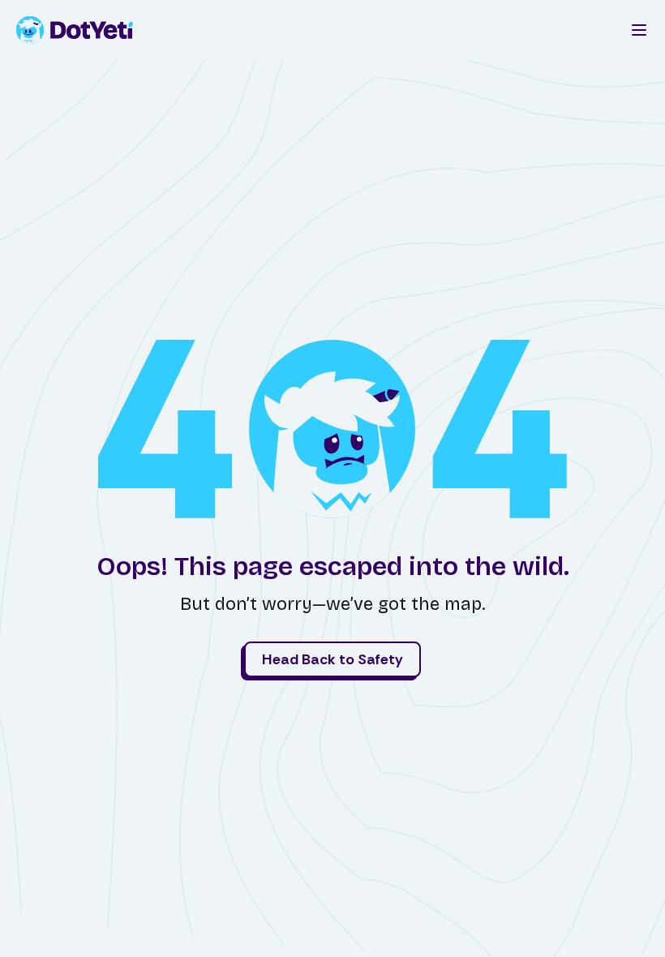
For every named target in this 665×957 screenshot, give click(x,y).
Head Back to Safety (332, 659)
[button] (639, 30)
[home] (87, 30)
